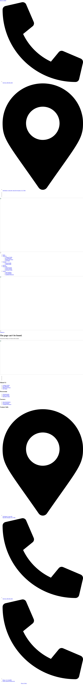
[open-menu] (0, 252)
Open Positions (8, 272)
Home (4, 254)
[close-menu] (0, 331)
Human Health (8, 263)
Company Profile (8, 257)
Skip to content (3, 0)
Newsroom (5, 266)
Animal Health (8, 264)
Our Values (7, 260)
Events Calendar (8, 268)
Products (4, 261)
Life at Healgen (8, 273)
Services (4, 265)
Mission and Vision (9, 259)
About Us (5, 256)
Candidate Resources (9, 274)
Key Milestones (8, 258)
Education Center (8, 270)
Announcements (8, 267)
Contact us (2, 332)
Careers (4, 271)
